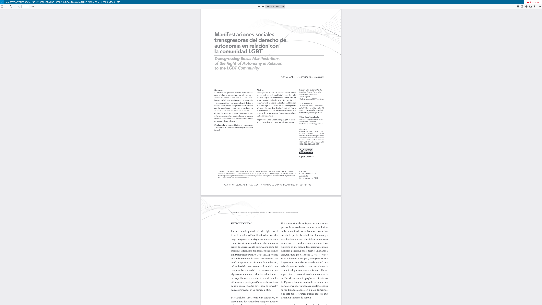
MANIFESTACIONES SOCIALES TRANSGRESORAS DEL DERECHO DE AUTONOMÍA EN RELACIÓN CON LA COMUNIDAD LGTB (63, 2)
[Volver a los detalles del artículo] (2, 2)
